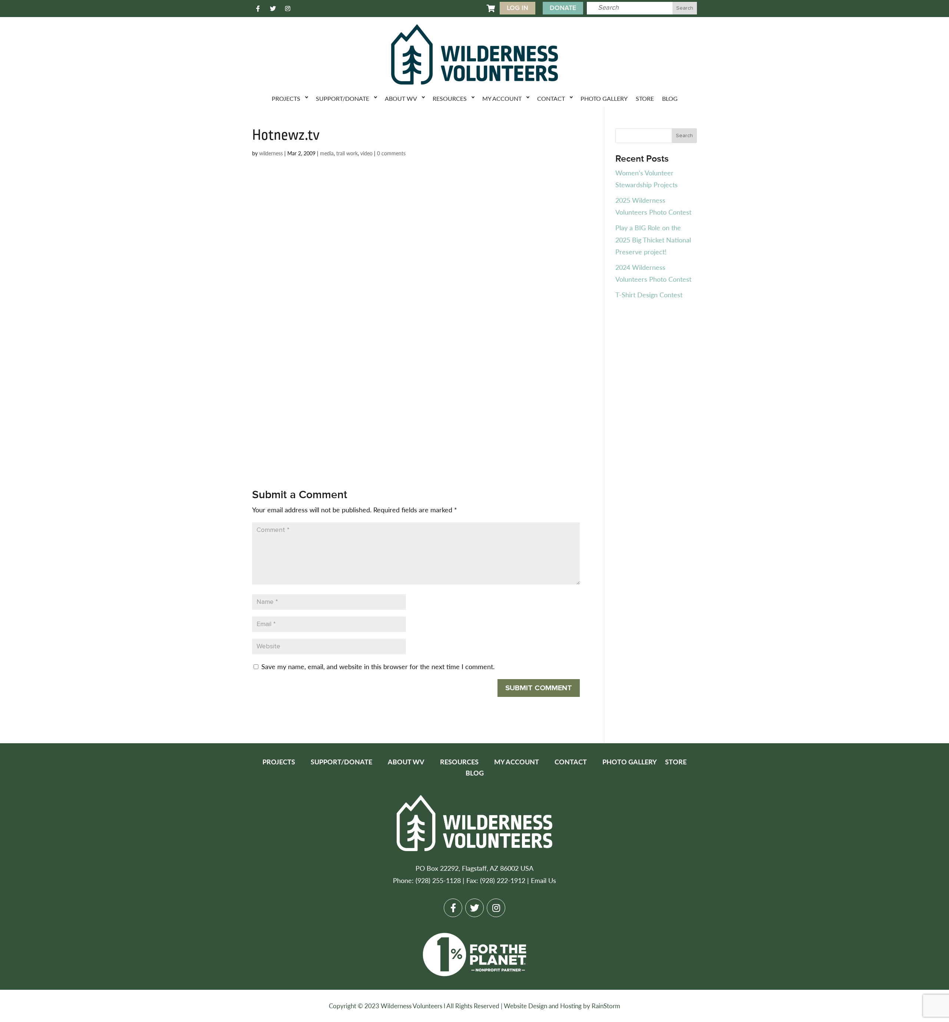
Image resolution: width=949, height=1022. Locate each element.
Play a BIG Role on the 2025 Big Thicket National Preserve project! (653, 239)
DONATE (563, 8)
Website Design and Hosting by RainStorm (562, 1005)
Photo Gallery (604, 98)
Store (645, 98)
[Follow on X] (273, 8)
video (366, 153)
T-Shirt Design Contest (648, 294)
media (327, 153)
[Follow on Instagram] (288, 8)
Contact (551, 98)
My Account (502, 98)
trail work (347, 153)
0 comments (391, 153)
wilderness (271, 153)
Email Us (543, 880)
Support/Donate (342, 98)
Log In (517, 8)
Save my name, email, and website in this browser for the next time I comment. (378, 666)
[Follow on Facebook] (258, 8)
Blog (670, 98)
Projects (286, 98)
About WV (401, 98)
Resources (450, 98)
